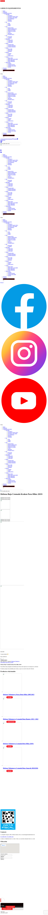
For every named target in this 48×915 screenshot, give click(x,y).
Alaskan (9, 53)
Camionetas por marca (7, 13)
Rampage (10, 51)
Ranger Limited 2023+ (12, 28)
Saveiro (9, 66)
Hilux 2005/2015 (11, 60)
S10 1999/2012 (11, 18)
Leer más (9, 697)
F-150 (9, 32)
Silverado (10, 21)
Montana (10, 19)
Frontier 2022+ (11, 44)
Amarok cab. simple (12, 65)
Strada (9, 25)
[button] (24, 73)
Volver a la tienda (10, 906)
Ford (6, 26)
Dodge (7, 47)
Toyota (7, 56)
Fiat (6, 22)
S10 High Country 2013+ (13, 16)
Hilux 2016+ (10, 57)
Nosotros (5, 68)
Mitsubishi (8, 38)
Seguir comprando (7, 908)
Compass (10, 37)
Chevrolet (7, 14)
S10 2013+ (10, 15)
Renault (7, 52)
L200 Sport (10, 42)
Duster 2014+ (10, 55)
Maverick (10, 33)
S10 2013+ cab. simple (12, 17)
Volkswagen (8, 62)
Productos (5, 12)
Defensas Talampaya (15, 661)
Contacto (5, 69)
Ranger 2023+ (11, 27)
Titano (9, 24)
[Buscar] (3, 71)
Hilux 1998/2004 (11, 61)
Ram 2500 (10, 50)
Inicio (4, 10)
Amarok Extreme (11, 64)
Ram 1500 (10, 49)
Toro (9, 23)
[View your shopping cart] (1, 142)
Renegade (10, 36)
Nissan (7, 43)
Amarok (9, 63)
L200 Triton (10, 41)
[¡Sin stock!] (12, 691)
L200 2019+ (10, 40)
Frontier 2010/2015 (12, 46)
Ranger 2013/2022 (11, 29)
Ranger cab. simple (12, 31)
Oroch (9, 54)
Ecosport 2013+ (11, 34)
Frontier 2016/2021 (12, 45)
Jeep (6, 35)
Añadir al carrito (4, 660)
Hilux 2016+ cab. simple (13, 59)
